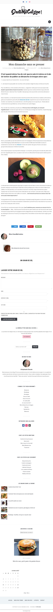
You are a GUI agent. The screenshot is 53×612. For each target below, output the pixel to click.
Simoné (19, 144)
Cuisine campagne (26, 463)
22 (18, 584)
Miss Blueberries (26, 445)
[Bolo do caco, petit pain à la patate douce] (26, 548)
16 (3, 584)
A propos (36, 600)
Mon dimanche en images (26, 405)
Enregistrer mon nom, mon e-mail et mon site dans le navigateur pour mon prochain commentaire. (23, 314)
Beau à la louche (26, 461)
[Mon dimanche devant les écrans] (6, 248)
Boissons (26, 390)
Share (23, 226)
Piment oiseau (26, 471)
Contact (42, 600)
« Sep (24, 593)
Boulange (26, 392)
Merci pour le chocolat (26, 443)
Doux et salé (26, 396)
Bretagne (26, 394)
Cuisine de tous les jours (26, 439)
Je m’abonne (27, 336)
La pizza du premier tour (14, 487)
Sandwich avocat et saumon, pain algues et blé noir (21, 507)
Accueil (10, 600)
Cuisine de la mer (26, 465)
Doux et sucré (26, 398)
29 (18, 587)
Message (3, 277)
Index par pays (28, 600)
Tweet (15, 226)
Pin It (31, 226)
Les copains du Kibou (26, 469)
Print (39, 226)
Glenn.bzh (26, 441)
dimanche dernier (25, 99)
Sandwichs (26, 409)
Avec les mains (26, 558)
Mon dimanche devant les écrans (20, 248)
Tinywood (26, 447)
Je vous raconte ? (26, 403)
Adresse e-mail (5, 298)
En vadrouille (26, 400)
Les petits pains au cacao (15, 501)
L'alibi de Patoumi (26, 467)
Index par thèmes (18, 600)
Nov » (28, 593)
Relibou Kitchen (26, 473)
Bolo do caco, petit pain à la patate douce (26, 561)
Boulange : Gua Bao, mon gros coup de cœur (19, 514)
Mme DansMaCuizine (19, 68)
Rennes (26, 407)
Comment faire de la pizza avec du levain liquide (20, 494)
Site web (3, 305)
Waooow (26, 411)
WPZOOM (38, 606)
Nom (2, 291)
